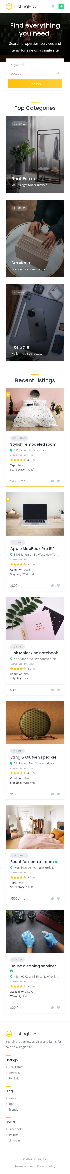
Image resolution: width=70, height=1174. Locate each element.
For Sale (20, 347)
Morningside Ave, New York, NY (35, 868)
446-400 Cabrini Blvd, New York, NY (37, 977)
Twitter (13, 1135)
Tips (11, 1104)
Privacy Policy (46, 1166)
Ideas (12, 1098)
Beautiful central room (32, 861)
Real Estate (24, 179)
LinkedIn (14, 1140)
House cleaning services (33, 966)
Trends (13, 1109)
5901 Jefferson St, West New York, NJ (37, 555)
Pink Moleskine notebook (34, 652)
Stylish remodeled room (33, 444)
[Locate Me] (58, 73)
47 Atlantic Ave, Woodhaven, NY (35, 659)
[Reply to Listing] (52, 481)
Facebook (15, 1129)
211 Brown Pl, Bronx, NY (30, 450)
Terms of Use (24, 1166)
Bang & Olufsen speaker (33, 757)
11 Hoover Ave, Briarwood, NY (34, 763)
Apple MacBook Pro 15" (32, 548)
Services (20, 263)
